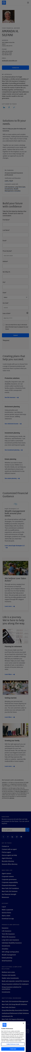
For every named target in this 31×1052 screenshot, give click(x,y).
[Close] (23, 1023)
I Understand (13, 1049)
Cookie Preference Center (13, 1044)
